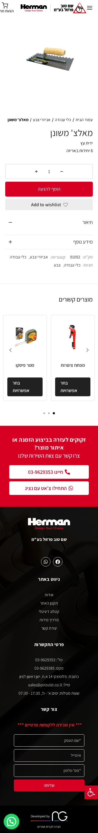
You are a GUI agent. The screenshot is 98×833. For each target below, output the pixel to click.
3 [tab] (44, 413)
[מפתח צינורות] (72, 336)
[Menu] (90, 8)
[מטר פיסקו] (25, 336)
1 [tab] (54, 413)
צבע (57, 265)
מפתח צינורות (73, 365)
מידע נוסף (83, 241)
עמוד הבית (84, 119)
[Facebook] (57, 561)
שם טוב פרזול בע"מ (49, 539)
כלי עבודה (63, 119)
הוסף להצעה (49, 189)
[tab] (49, 222)
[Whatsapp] (45, 561)
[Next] (87, 350)
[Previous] (10, 350)
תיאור (87, 222)
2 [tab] (49, 413)
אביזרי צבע (41, 119)
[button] (91, 792)
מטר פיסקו (25, 365)
